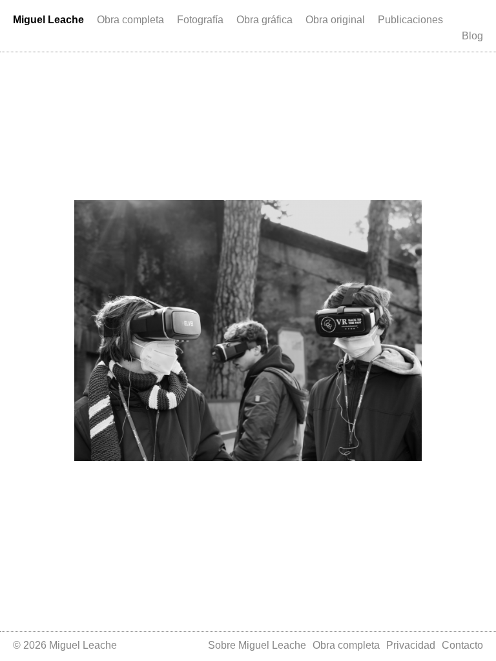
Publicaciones (410, 19)
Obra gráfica (264, 19)
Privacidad (410, 645)
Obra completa (130, 19)
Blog (472, 35)
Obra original (335, 19)
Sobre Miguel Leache (257, 645)
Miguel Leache (48, 19)
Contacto (462, 645)
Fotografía (200, 19)
